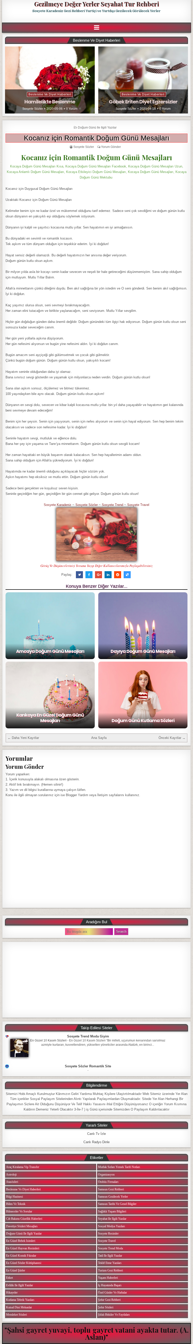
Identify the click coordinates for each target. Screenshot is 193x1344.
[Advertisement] (96, 980)
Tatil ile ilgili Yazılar (110, 1255)
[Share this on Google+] (98, 574)
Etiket (9, 1277)
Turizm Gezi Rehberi (110, 1270)
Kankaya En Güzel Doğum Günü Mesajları (50, 718)
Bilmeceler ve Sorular (19, 1211)
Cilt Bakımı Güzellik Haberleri (24, 1218)
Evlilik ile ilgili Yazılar (19, 1285)
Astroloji (11, 1174)
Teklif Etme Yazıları (109, 1263)
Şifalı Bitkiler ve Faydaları (114, 1314)
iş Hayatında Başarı (109, 1285)
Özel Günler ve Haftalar (112, 1292)
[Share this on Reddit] (117, 574)
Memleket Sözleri (16, 1314)
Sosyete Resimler (108, 1233)
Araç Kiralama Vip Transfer (22, 1167)
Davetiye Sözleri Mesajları (21, 1226)
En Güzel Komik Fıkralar (21, 1255)
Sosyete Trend (112, 505)
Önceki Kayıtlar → (172, 738)
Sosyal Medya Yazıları (111, 1226)
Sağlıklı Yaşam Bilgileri (112, 1211)
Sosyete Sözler (32, 108)
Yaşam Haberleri (108, 1277)
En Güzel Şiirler (15, 1270)
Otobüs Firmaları (108, 1182)
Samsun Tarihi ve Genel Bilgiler (117, 1204)
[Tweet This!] (79, 574)
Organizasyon (106, 1174)
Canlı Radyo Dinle (96, 1142)
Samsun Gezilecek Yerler (113, 1196)
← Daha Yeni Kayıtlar (23, 738)
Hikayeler (12, 1292)
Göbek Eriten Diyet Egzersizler (143, 101)
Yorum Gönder (111, 147)
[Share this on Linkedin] (108, 574)
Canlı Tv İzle (96, 1134)
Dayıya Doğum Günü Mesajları (143, 651)
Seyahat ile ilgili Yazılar (112, 1218)
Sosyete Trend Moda (110, 1248)
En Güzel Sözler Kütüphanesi (23, 1263)
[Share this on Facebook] (88, 574)
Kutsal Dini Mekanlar (19, 1307)
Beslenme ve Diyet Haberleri (49, 94)
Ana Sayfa (99, 738)
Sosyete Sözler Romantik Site (88, 1066)
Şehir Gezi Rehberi (109, 1300)
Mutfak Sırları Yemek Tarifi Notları (119, 1167)
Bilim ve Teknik (15, 1204)
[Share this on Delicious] (127, 574)
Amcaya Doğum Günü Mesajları (50, 651)
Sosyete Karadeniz (57, 505)
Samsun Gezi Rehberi (111, 1189)
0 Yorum (71, 108)
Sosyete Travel (138, 505)
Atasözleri (12, 1182)
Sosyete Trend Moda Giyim (88, 1036)
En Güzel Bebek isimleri (20, 1241)
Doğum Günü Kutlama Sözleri (143, 720)
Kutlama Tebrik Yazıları (20, 1300)
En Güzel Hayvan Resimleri (22, 1248)
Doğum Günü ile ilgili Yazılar (97, 127)
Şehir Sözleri (105, 1307)
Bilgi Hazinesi (14, 1196)
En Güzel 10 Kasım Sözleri (48, 1040)
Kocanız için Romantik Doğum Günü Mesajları (96, 138)
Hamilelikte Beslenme (49, 101)
